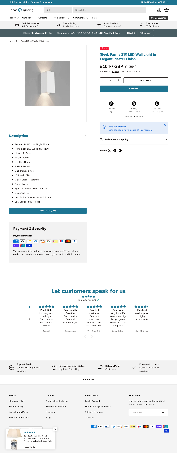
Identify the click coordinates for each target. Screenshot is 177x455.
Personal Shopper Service (98, 406)
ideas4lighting (20, 443)
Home (11, 41)
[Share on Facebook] (115, 150)
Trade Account (92, 401)
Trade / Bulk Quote (47, 210)
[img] (88, 296)
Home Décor (60, 17)
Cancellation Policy (18, 412)
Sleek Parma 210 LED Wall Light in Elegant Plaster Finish (32, 41)
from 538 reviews (87, 299)
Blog (48, 417)
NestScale (139, 116)
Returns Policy (16, 406)
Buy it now (134, 88)
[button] (166, 10)
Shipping (115, 71)
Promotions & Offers (56, 406)
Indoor (12, 17)
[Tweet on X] (109, 150)
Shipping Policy (17, 401)
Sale (94, 17)
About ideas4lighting (57, 401)
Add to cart (145, 80)
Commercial (79, 17)
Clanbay (89, 417)
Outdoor (26, 17)
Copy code (147, 33)
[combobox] (95, 10)
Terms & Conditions (19, 417)
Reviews (50, 412)
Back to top (88, 379)
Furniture (42, 17)
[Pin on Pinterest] (120, 150)
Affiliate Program (94, 412)
